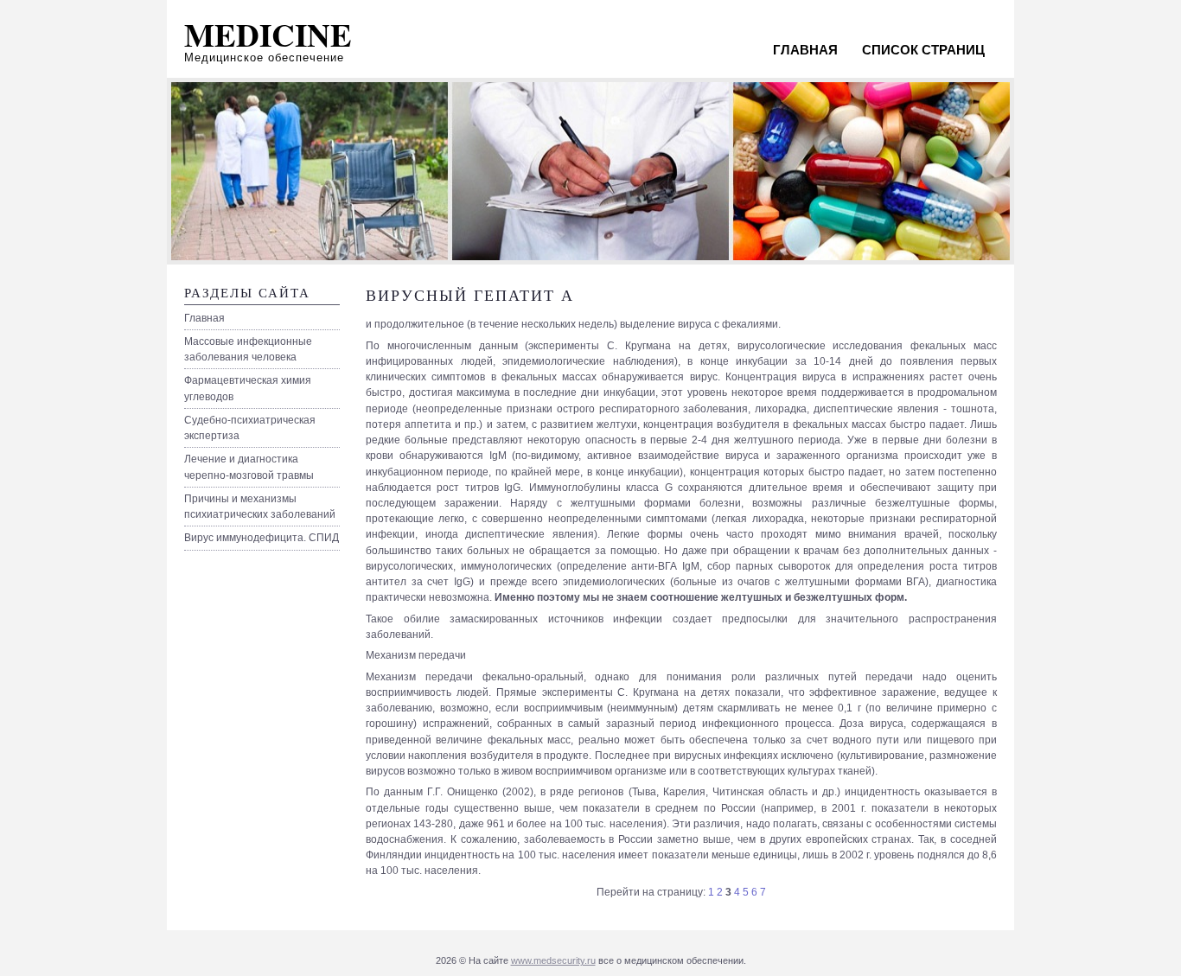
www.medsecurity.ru (553, 960)
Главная (805, 49)
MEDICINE (268, 34)
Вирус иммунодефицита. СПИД (261, 538)
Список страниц (923, 49)
